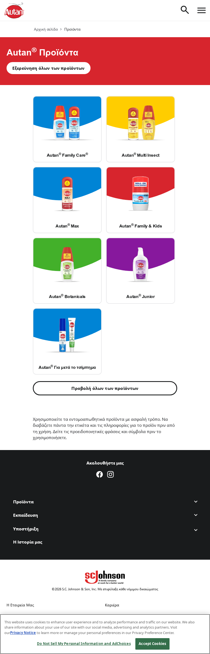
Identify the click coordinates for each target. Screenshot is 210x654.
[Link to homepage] (14, 10)
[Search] (184, 9)
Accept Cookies (152, 643)
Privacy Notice (23, 632)
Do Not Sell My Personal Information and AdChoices (83, 643)
